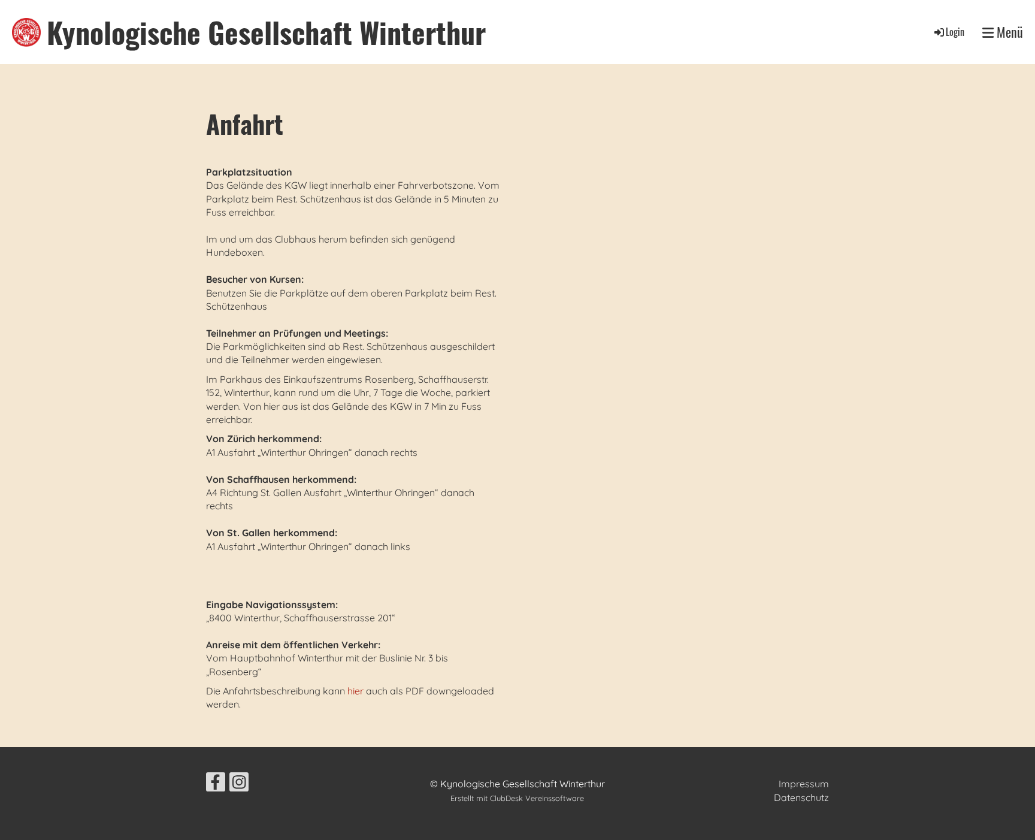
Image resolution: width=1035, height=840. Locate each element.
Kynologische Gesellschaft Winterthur (266, 32)
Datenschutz (801, 797)
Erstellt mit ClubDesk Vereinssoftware (517, 798)
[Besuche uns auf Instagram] (239, 784)
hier (355, 691)
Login (955, 32)
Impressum (804, 784)
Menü (1008, 32)
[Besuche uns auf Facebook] (215, 784)
